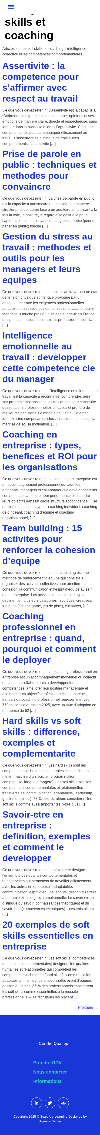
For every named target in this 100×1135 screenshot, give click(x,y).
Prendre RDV (47, 1062)
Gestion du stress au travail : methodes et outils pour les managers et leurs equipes (47, 258)
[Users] (63, 1102)
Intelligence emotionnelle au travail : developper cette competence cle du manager (48, 357)
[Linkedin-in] (36, 1102)
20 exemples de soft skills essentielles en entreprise (47, 935)
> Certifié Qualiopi (52, 1043)
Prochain (88, 1007)
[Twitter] (50, 1102)
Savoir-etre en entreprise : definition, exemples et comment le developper (46, 836)
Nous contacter (50, 1071)
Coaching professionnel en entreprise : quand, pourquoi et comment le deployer (49, 638)
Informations (47, 1081)
